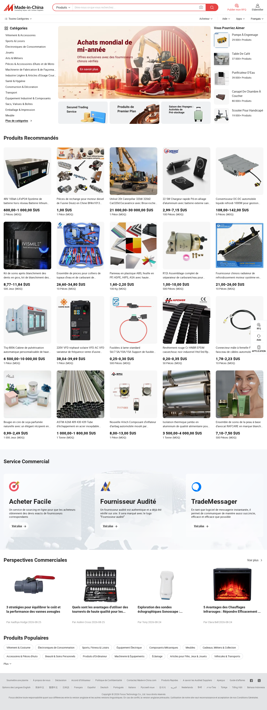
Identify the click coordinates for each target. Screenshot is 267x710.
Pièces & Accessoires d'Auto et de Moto (29, 64)
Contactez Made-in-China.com (141, 680)
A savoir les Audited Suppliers (197, 680)
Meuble (9, 115)
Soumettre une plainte (17, 680)
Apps (239, 18)
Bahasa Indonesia (256, 687)
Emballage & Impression (20, 109)
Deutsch (104, 687)
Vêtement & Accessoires (20, 35)
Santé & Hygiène (15, 81)
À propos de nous (41, 680)
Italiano (132, 687)
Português (118, 687)
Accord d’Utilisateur (80, 680)
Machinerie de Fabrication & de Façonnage (30, 69)
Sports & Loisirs (15, 41)
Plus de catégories (16, 120)
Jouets (9, 52)
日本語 (66, 687)
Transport (11, 92)
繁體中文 (53, 687)
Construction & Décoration (21, 87)
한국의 (162, 687)
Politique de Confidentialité (108, 680)
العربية (174, 687)
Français (78, 687)
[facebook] (251, 680)
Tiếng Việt (237, 687)
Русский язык (147, 687)
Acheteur (204, 18)
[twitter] (259, 680)
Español (92, 687)
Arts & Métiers (14, 58)
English (27, 687)
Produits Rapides (169, 680)
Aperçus (221, 680)
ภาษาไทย (211, 687)
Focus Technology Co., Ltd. (133, 694)
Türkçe (224, 687)
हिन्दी (200, 687)
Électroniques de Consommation (25, 46)
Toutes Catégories (19, 18)
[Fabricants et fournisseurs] (23, 7)
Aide (224, 18)
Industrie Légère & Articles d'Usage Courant (30, 75)
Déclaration (60, 680)
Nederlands (187, 687)
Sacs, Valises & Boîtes (19, 104)
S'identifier (257, 9)
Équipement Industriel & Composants (28, 98)
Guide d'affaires (237, 680)
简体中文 (39, 687)
